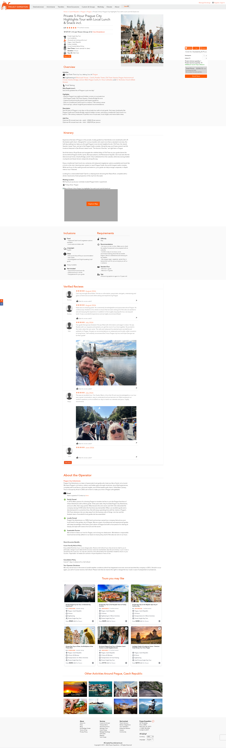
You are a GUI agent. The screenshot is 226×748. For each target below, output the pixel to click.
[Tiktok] (145, 734)
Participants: (188, 55)
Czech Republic (74, 12)
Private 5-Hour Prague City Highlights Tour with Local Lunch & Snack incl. (116, 12)
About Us (82, 723)
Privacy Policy (83, 732)
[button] (1, 300)
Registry (102, 735)
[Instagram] (144, 734)
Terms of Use (83, 730)
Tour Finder (103, 737)
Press (81, 725)
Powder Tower (100, 78)
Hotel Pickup (103, 730)
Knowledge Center (85, 728)
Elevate (109, 7)
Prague (84, 12)
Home (66, 12)
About (117, 7)
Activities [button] (50, 7)
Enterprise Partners (125, 728)
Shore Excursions (73, 7)
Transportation (104, 725)
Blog (81, 726)
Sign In (222, 3)
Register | (217, 3)
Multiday (101, 7)
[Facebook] (140, 734)
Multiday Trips (104, 728)
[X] (142, 734)
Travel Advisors (124, 723)
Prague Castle (94, 80)
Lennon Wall (83, 80)
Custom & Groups (88, 7)
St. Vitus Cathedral (106, 80)
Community (123, 732)
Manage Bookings (105, 732)
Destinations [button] (37, 7)
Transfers (61, 7)
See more (68, 462)
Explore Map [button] (93, 204)
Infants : (188, 58)
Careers (122, 730)
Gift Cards (102, 734)
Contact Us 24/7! (144, 730)
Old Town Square (111, 78)
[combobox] (150, 739)
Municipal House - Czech (85, 78)
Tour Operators (124, 726)
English (149, 739)
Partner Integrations (125, 725)
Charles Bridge (73, 80)
